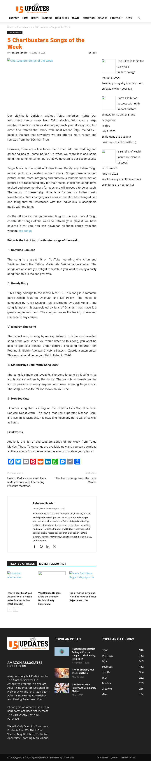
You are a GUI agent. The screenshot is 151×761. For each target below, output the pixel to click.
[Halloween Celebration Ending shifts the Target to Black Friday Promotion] (62, 651)
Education (89, 18)
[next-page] (15, 609)
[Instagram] (43, 546)
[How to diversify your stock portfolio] (62, 673)
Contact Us (102, 757)
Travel (75, 18)
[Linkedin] (49, 546)
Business (47, 18)
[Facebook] (36, 546)
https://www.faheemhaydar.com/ (49, 508)
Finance (102, 18)
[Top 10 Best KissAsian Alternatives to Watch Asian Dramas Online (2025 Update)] (20, 580)
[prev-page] (9, 609)
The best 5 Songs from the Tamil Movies (76, 480)
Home (25, 18)
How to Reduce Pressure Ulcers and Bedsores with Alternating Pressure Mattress (26, 482)
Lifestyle (115, 18)
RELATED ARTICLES (22, 563)
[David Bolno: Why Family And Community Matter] (62, 688)
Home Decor (62, 18)
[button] (139, 18)
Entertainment (24, 27)
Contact (14, 18)
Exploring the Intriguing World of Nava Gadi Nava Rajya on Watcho (82, 597)
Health (35, 18)
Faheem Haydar (19, 52)
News (129, 18)
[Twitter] (56, 546)
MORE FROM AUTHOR (52, 563)
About (114, 757)
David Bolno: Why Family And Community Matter (84, 688)
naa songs (25, 231)
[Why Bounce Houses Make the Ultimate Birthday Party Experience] (51, 580)
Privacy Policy (128, 757)
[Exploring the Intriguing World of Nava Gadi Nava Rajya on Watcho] (82, 580)
